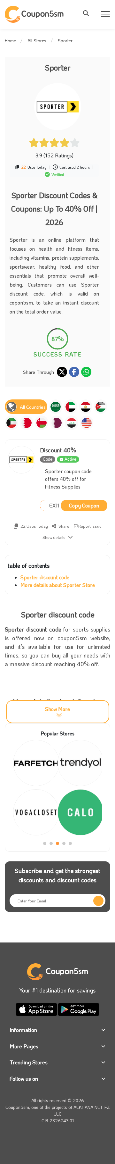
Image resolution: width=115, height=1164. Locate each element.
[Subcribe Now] (98, 901)
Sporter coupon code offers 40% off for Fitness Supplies (68, 479)
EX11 (74, 505)
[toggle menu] (88, 13)
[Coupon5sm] (35, 14)
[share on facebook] (74, 372)
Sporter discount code (44, 577)
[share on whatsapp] (86, 372)
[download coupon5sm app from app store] (37, 1008)
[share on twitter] (62, 372)
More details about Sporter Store (57, 585)
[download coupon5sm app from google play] (78, 1008)
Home (10, 41)
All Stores (36, 41)
